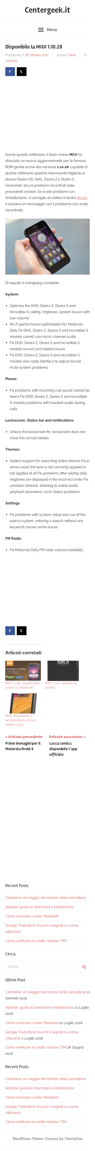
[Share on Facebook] (10, 71)
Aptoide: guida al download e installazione (39, 907)
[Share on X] (22, 71)
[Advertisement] (42, 113)
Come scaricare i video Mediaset (31, 916)
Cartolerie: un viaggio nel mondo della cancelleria (45, 898)
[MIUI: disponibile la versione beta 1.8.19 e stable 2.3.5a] (23, 703)
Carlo (72, 55)
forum (82, 198)
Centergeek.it (47, 10)
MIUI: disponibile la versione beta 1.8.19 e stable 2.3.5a (20, 720)
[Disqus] (47, 818)
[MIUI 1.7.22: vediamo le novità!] (63, 671)
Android (11, 61)
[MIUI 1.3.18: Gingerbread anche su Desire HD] (23, 671)
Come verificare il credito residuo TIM (35, 941)
